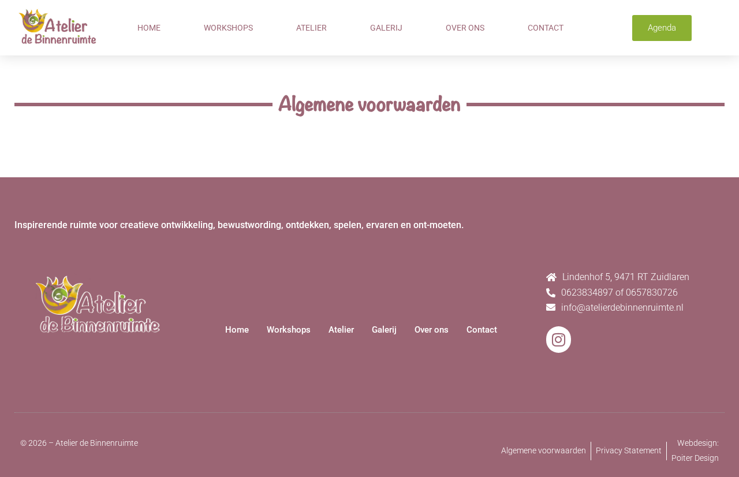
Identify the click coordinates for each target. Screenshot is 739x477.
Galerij (386, 27)
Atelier (311, 27)
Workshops (228, 27)
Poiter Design (695, 458)
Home (149, 27)
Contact (545, 27)
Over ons (465, 27)
